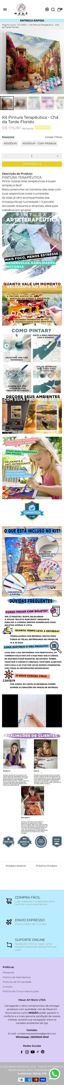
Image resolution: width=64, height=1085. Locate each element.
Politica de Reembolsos (17, 977)
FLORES (22, 25)
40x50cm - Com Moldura (39, 143)
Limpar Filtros (53, 137)
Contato (7, 987)
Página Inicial (9, 25)
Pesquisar (8, 972)
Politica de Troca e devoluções (21, 991)
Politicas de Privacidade (17, 982)
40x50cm (10, 143)
